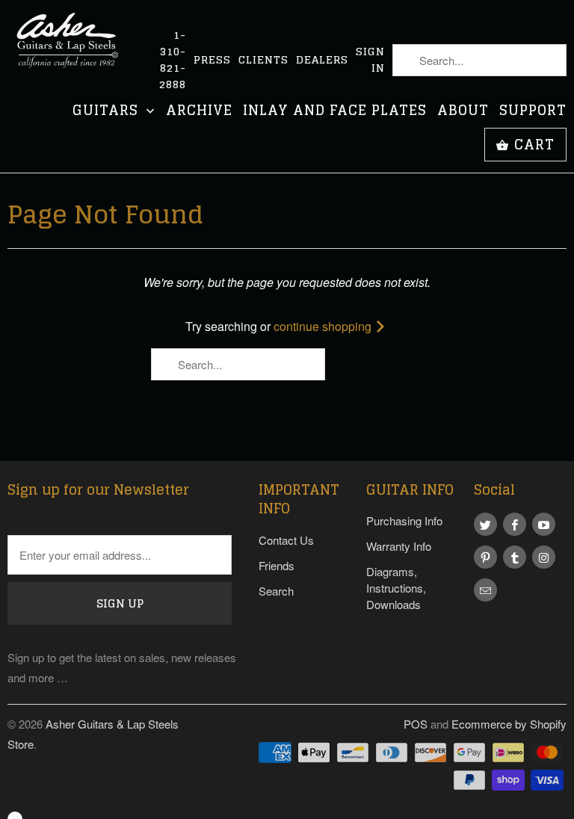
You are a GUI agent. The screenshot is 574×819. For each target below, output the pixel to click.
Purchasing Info (404, 520)
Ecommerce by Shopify (509, 724)
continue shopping (324, 326)
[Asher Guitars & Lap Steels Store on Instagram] (543, 557)
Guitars (107, 112)
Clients (263, 60)
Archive (199, 112)
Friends (276, 565)
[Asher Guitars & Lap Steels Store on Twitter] (485, 524)
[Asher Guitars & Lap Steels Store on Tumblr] (514, 557)
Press (212, 60)
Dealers (322, 60)
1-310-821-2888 (172, 60)
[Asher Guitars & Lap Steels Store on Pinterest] (485, 557)
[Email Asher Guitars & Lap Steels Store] (485, 590)
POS (416, 724)
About (463, 112)
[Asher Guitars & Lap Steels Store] (71, 48)
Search (276, 591)
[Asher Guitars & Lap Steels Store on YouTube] (543, 524)
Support (533, 112)
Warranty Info (398, 546)
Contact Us (286, 540)
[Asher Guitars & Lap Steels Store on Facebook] (514, 524)
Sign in (370, 59)
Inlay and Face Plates (335, 112)
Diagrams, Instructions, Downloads (396, 587)
